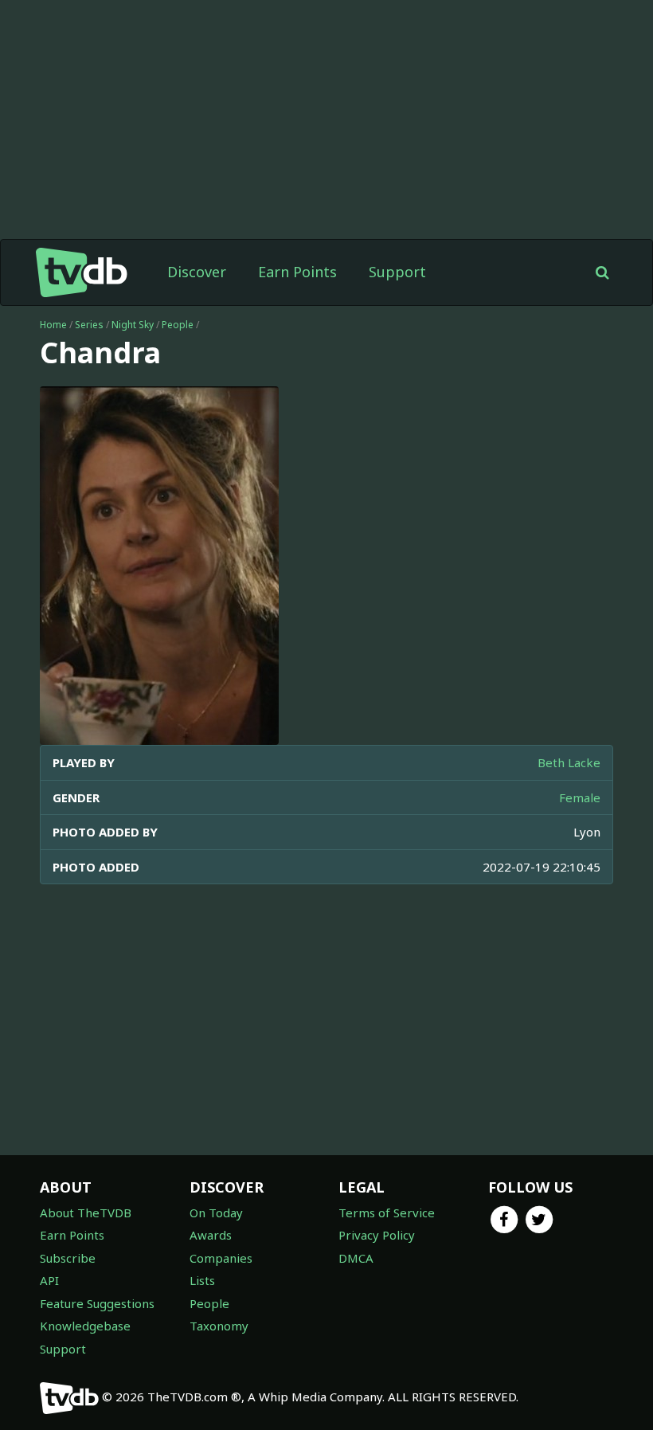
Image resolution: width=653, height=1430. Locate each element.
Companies (221, 1258)
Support (397, 271)
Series (89, 324)
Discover (196, 271)
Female (579, 797)
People (178, 324)
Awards (211, 1235)
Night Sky (132, 324)
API (49, 1280)
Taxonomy (219, 1326)
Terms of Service (386, 1212)
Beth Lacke (569, 762)
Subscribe (68, 1258)
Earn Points (297, 271)
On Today (216, 1212)
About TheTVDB (85, 1212)
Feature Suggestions (97, 1303)
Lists (202, 1280)
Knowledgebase (85, 1326)
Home (53, 324)
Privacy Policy (376, 1235)
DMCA (355, 1258)
